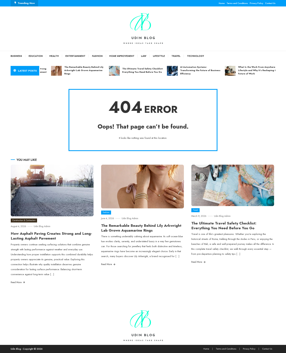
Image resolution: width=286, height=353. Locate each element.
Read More (16, 282)
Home (222, 3)
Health (54, 56)
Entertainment (75, 56)
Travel (175, 56)
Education (36, 56)
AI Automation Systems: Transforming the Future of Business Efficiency (195, 70)
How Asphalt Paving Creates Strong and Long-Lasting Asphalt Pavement (51, 236)
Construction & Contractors (23, 220)
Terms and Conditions (237, 3)
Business (16, 56)
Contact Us (270, 3)
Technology (195, 56)
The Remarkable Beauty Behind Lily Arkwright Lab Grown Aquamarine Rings (78, 70)
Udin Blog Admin (42, 226)
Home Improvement (121, 56)
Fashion (97, 56)
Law (143, 56)
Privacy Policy (256, 3)
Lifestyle (159, 56)
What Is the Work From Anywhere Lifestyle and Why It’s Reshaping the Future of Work (253, 70)
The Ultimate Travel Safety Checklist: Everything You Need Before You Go (137, 70)
